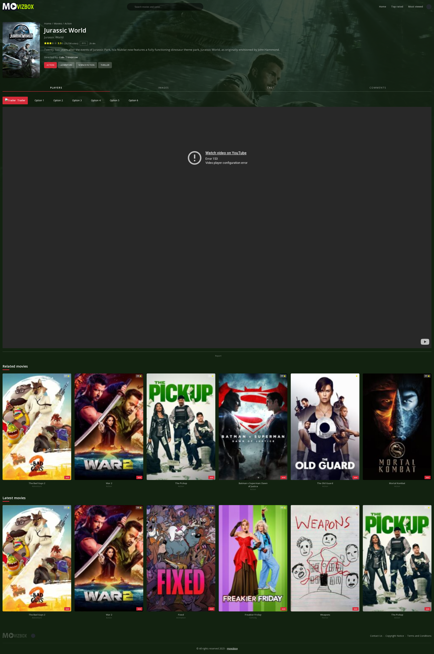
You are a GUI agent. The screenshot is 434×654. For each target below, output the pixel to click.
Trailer (21, 100)
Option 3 (77, 100)
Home (382, 6)
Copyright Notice (395, 635)
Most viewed (415, 6)
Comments (378, 87)
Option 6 (133, 100)
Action (68, 23)
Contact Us (376, 635)
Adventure (66, 65)
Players (56, 87)
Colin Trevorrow (68, 57)
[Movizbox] (19, 7)
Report (218, 355)
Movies (58, 23)
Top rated (397, 6)
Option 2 (58, 100)
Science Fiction (86, 65)
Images (163, 87)
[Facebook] (428, 6)
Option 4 (95, 100)
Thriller (105, 65)
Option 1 (39, 100)
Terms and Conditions (419, 635)
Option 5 (114, 100)
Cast (270, 87)
